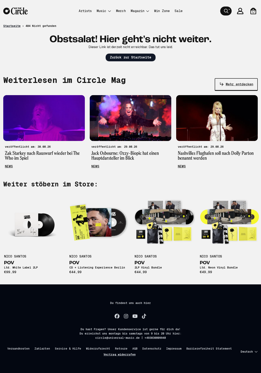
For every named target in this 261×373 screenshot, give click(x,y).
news (9, 166)
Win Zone (162, 11)
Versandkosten (18, 348)
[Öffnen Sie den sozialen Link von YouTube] (134, 316)
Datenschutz (151, 348)
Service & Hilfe (68, 348)
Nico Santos (15, 256)
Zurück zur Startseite (130, 57)
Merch (121, 11)
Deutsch (247, 351)
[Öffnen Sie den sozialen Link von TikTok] (143, 316)
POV (9, 263)
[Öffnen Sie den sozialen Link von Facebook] (117, 316)
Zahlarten (42, 348)
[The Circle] (15, 11)
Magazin (137, 11)
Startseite (12, 26)
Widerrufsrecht (98, 348)
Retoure (121, 348)
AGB (134, 348)
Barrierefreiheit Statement (209, 348)
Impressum (173, 348)
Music (101, 11)
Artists (85, 11)
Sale (178, 11)
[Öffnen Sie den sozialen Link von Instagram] (126, 316)
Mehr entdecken (239, 84)
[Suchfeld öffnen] (226, 11)
